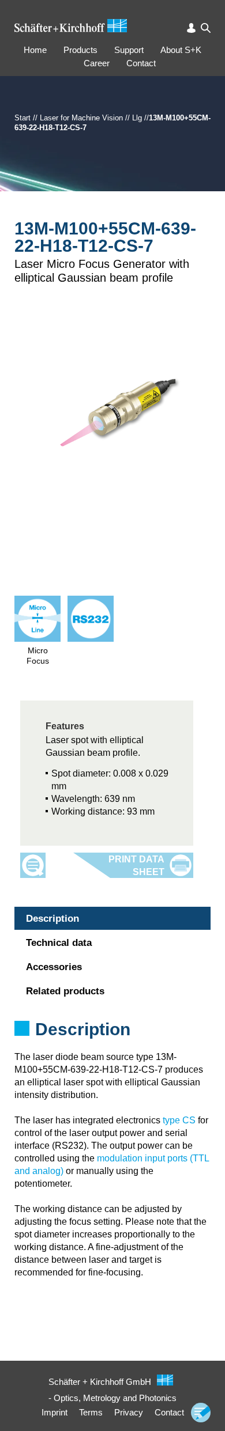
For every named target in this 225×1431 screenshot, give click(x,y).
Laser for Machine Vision (81, 117)
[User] (191, 28)
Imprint (55, 1412)
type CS (179, 1120)
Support (129, 50)
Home (35, 50)
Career (97, 63)
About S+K (180, 50)
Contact (141, 63)
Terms (91, 1412)
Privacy (128, 1412)
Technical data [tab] (59, 942)
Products (80, 50)
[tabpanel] (112, 1044)
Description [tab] (52, 918)
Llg (137, 117)
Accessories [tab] (54, 966)
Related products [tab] (65, 991)
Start (22, 117)
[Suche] (206, 28)
